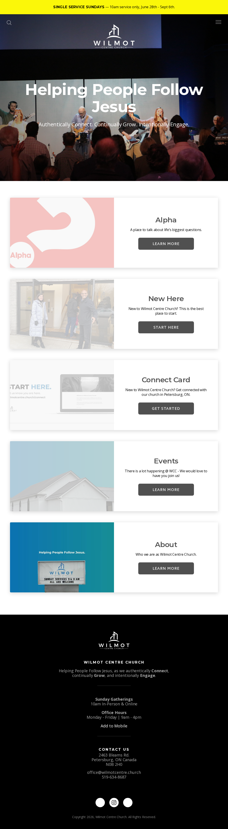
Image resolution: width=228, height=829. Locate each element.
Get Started (166, 408)
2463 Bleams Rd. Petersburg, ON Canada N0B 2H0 (114, 759)
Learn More (166, 243)
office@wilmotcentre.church (114, 772)
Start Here (166, 327)
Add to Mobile (114, 725)
